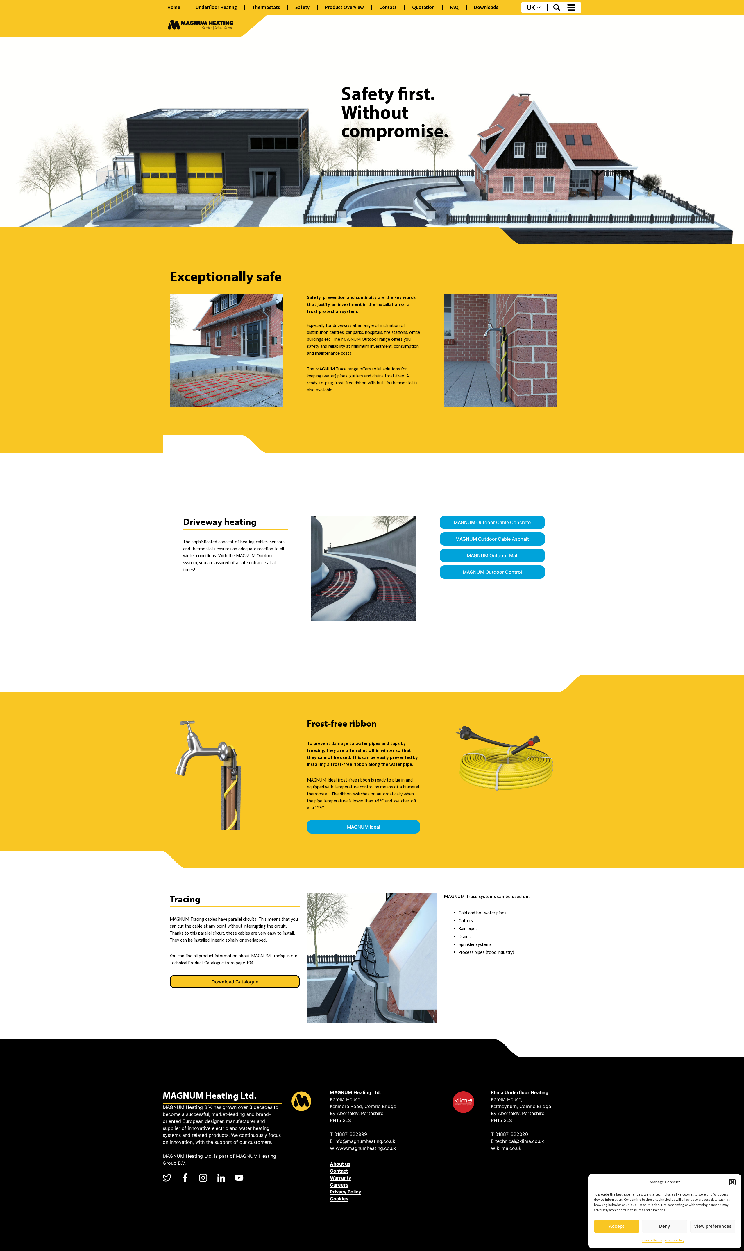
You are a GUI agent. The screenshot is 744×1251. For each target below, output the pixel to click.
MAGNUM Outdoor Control (492, 572)
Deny (664, 1226)
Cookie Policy (652, 1240)
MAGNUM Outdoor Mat (492, 555)
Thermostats (266, 7)
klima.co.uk (509, 1148)
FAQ (454, 7)
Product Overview (344, 7)
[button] (732, 1182)
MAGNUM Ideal (363, 827)
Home (173, 7)
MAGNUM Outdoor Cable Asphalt (492, 539)
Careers (339, 1185)
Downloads (486, 7)
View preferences (713, 1226)
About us (340, 1164)
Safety (302, 7)
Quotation (423, 7)
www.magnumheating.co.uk (366, 1148)
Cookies (339, 1199)
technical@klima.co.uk (519, 1141)
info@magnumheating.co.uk (364, 1141)
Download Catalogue (235, 982)
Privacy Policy (674, 1240)
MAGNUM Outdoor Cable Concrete (492, 522)
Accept (616, 1226)
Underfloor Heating (216, 7)
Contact (388, 7)
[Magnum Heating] (200, 25)
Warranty (340, 1178)
